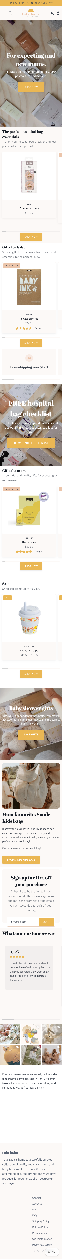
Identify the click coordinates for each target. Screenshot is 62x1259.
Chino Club (29, 646)
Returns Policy (40, 1227)
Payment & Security (42, 1244)
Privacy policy (39, 1233)
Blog (34, 1209)
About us (37, 1203)
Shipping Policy (40, 1221)
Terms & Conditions (43, 1250)
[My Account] (51, 13)
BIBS (29, 204)
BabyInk (29, 314)
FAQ (34, 1215)
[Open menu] (3, 13)
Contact (36, 1198)
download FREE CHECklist (31, 443)
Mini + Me (29, 538)
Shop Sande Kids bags (21, 859)
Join (46, 922)
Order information (42, 1239)
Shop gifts (31, 734)
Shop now (31, 87)
